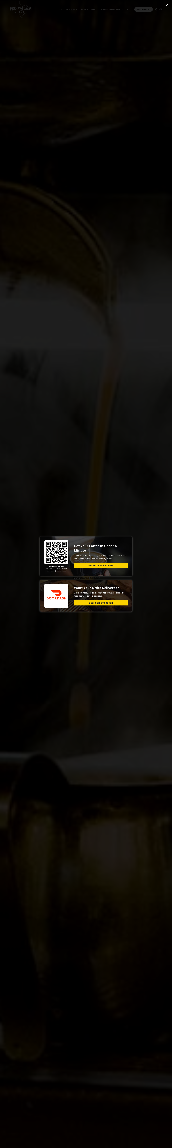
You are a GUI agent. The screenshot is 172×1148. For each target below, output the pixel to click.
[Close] (167, 4)
